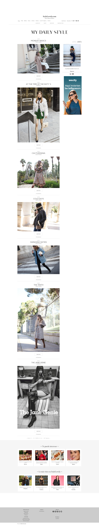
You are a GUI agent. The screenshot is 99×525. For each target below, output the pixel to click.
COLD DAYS (38, 198)
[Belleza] (73, 459)
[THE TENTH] (38, 320)
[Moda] (41, 459)
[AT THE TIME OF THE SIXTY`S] (38, 115)
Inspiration (60, 23)
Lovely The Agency (43, 20)
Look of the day (39, 42)
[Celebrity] (41, 485)
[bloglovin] (73, 74)
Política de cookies (26, 520)
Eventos (49, 20)
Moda (22, 20)
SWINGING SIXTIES (38, 242)
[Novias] (25, 459)
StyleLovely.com (49, 17)
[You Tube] (78, 21)
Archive (52, 23)
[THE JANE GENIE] (38, 397)
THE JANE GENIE (38, 362)
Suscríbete (57, 518)
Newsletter (69, 20)
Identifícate (64, 20)
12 (41, 438)
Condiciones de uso (26, 518)
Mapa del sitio (26, 513)
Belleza (25, 20)
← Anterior (28, 438)
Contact (38, 23)
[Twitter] (73, 21)
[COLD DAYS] (38, 216)
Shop (45, 23)
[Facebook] (72, 21)
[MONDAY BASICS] (38, 58)
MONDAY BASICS (38, 40)
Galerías (37, 20)
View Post (39, 190)
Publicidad (26, 512)
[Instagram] (76, 21)
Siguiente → (48, 438)
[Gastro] (57, 459)
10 (38, 438)
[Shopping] (25, 485)
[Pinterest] (75, 21)
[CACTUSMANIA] (38, 172)
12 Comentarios (38, 357)
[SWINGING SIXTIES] (38, 259)
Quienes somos (26, 511)
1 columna (74, 41)
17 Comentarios (38, 193)
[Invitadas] (73, 485)
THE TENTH (38, 284)
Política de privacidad (26, 519)
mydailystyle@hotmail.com (72, 68)
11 (39, 438)
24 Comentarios (38, 236)
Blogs (19, 20)
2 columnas (79, 41)
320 (44, 438)
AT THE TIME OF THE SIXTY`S (38, 84)
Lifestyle (32, 20)
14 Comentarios (38, 279)
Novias (29, 20)
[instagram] (70, 74)
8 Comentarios (38, 434)
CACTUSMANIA (38, 153)
